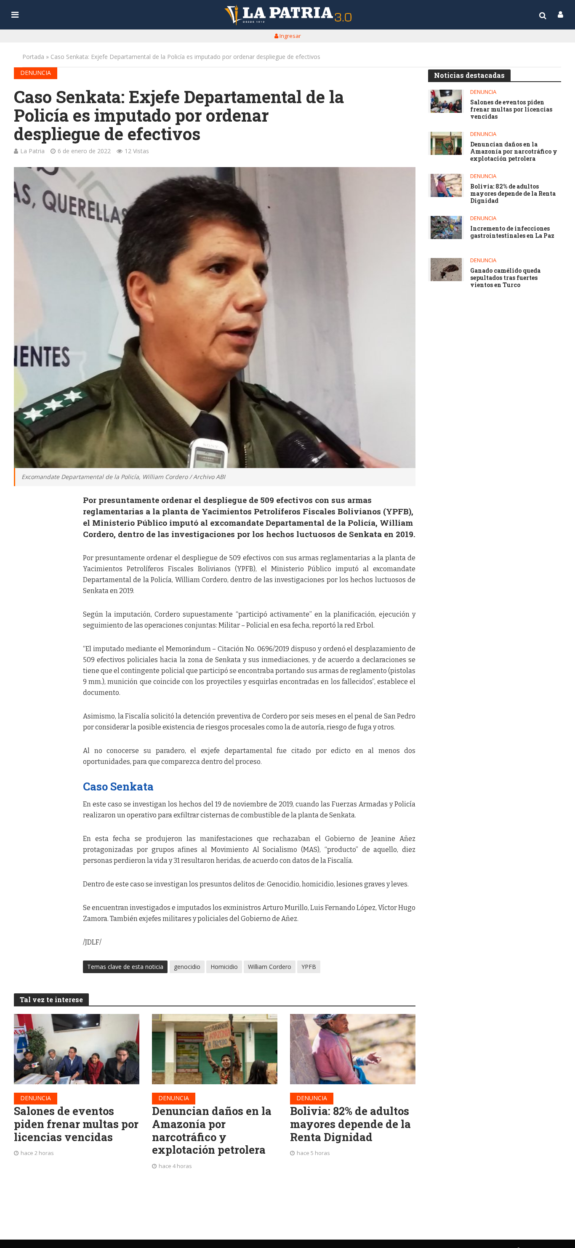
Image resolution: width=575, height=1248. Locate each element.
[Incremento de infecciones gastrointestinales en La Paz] (446, 227)
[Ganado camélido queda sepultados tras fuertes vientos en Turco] (446, 269)
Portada (33, 57)
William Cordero (269, 967)
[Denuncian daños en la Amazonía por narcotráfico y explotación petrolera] (214, 1049)
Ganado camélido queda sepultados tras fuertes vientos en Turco (505, 277)
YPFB (308, 967)
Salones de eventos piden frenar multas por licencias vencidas (76, 1123)
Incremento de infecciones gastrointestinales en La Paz (512, 232)
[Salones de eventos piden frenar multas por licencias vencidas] (76, 1049)
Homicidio (224, 967)
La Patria (32, 151)
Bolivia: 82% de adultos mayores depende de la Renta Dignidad (350, 1123)
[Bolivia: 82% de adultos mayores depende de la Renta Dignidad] (352, 1049)
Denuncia (35, 73)
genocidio (187, 967)
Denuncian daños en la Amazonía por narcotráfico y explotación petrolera (212, 1130)
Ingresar (289, 36)
